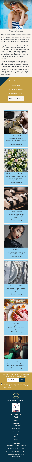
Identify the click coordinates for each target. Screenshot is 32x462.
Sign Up (22, 380)
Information (16, 423)
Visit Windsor (16, 426)
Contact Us (16, 443)
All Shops (16, 85)
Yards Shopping (15, 94)
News (16, 420)
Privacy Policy (7, 387)
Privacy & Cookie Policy (16, 448)
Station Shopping (16, 89)
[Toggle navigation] (29, 2)
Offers (16, 437)
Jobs (16, 434)
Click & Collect (15, 98)
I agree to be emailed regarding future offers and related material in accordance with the (16, 385)
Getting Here (16, 428)
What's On (16, 432)
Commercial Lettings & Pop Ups (16, 445)
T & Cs (16, 439)
